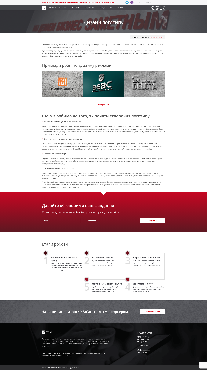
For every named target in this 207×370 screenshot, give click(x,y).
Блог (110, 8)
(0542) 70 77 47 (143, 341)
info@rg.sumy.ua (143, 350)
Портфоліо (89, 8)
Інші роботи (103, 104)
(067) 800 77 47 (158, 9)
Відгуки (103, 8)
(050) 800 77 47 (158, 6)
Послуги (75, 8)
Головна (52, 8)
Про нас (62, 8)
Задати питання (153, 311)
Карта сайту (142, 352)
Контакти (119, 8)
